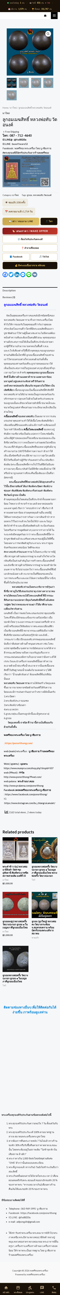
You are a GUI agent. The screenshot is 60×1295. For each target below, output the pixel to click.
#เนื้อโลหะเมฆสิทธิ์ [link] (33, 429)
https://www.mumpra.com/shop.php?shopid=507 (28, 768)
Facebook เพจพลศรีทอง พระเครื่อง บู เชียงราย (27, 790)
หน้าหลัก (6, 1289)
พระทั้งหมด (18, 1289)
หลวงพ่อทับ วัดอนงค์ (42, 195)
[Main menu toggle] (54, 15)
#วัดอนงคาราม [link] (24, 551)
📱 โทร (49, 221)
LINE (42, 1289)
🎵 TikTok (44, 257)
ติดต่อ (54, 1289)
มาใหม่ (13, 107)
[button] (48, 34)
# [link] (11, 416)
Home (5, 107)
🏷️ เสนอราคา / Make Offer (30, 231)
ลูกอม (29, 195)
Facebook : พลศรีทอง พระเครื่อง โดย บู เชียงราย (27, 148)
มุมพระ (24, 763)
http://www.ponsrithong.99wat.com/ (23, 777)
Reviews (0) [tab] (9, 297)
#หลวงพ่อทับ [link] (10, 551)
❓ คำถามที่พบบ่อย (30, 248)
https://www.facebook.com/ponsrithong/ (26, 794)
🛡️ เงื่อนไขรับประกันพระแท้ (30, 239)
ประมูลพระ (30, 1289)
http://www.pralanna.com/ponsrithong (24, 785)
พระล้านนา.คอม (26, 781)
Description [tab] (9, 290)
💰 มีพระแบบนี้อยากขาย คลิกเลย (30, 265)
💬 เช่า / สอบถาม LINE (21, 221)
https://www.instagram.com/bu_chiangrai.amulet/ (29, 803)
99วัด (21, 772)
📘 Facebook (16, 257)
